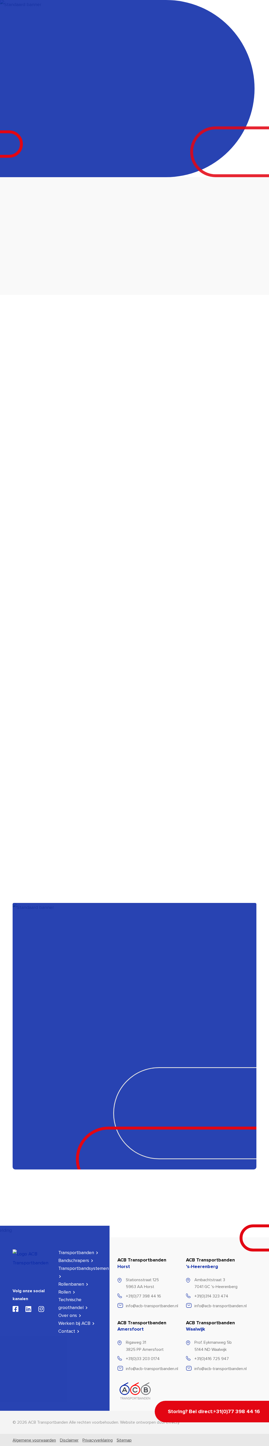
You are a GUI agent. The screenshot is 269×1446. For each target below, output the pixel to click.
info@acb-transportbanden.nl (152, 1306)
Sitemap (124, 1440)
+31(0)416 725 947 (211, 1358)
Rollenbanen (188, 19)
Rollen (97, 19)
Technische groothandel (222, 19)
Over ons (68, 1315)
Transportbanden (72, 19)
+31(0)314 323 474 (211, 1296)
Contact (67, 1331)
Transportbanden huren (100, 37)
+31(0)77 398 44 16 (143, 1296)
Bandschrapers (120, 19)
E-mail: (28, 1090)
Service (70, 37)
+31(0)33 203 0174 (143, 1358)
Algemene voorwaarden (34, 1440)
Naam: (27, 1059)
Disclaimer (69, 1440)
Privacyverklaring (97, 1440)
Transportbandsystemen (155, 19)
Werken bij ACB (75, 1323)
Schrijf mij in (40, 1201)
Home (18, 219)
